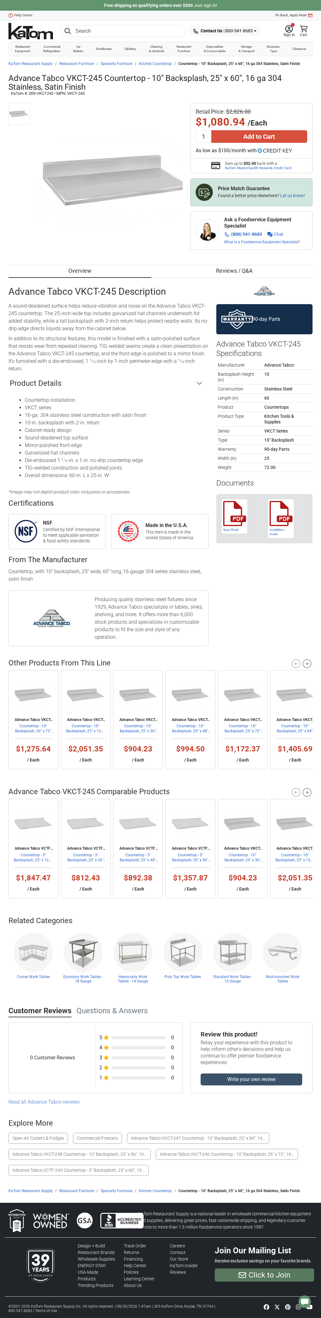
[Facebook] (266, 1307)
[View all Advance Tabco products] (264, 290)
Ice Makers (78, 49)
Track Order (135, 1245)
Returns (131, 1252)
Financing (133, 1259)
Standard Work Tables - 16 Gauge (232, 979)
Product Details (35, 383)
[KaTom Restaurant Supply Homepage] (30, 31)
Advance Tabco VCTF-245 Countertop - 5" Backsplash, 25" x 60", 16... (79, 1170)
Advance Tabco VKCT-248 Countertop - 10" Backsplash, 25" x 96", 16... (80, 1154)
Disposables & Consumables (215, 49)
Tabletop (130, 49)
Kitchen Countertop (155, 64)
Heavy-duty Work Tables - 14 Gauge (133, 979)
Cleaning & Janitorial (156, 49)
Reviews (178, 1272)
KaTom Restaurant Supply (30, 64)
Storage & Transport (247, 49)
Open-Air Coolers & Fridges (38, 1138)
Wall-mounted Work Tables (282, 979)
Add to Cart (259, 136)
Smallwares (104, 49)
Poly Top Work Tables (183, 977)
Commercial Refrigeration (52, 49)
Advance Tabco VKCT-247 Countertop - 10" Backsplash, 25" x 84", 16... (198, 1138)
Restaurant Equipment (22, 49)
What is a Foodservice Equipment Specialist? (262, 242)
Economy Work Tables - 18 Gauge (83, 979)
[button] (289, 31)
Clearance (299, 49)
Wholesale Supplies (96, 1259)
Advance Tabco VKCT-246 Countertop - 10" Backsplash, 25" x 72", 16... (227, 1154)
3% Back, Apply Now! (291, 15)
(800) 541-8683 (246, 234)
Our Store (179, 1259)
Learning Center (139, 1278)
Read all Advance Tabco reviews (44, 1102)
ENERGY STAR (92, 1265)
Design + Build (91, 1245)
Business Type (273, 49)
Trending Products (95, 1285)
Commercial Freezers (97, 1138)
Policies (131, 1272)
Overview (80, 270)
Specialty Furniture (116, 64)
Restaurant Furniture (183, 49)
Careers (177, 1245)
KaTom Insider (184, 1265)
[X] (277, 1307)
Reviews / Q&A (234, 270)
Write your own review (251, 1079)
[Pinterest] (288, 1307)
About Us (133, 1285)
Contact (178, 1252)
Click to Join (269, 1275)
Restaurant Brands (96, 1252)
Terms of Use (46, 1311)
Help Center (23, 15)
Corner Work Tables (33, 977)
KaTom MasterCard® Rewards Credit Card (258, 168)
